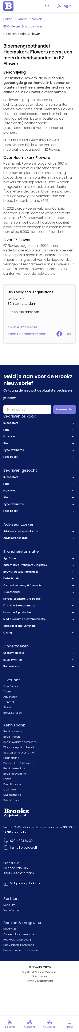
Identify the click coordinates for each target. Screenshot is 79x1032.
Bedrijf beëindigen (15, 768)
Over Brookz (10, 686)
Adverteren (10, 697)
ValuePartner (11, 910)
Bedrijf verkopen (13, 731)
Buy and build (12, 800)
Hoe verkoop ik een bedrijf (19, 945)
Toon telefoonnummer (27, 334)
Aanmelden (65, 409)
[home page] (8, 6)
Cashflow (9, 789)
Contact (8, 702)
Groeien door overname (18, 934)
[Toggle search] (47, 6)
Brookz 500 (10, 929)
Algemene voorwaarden (39, 971)
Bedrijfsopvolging (14, 773)
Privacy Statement (39, 981)
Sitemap (8, 707)
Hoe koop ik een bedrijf (17, 939)
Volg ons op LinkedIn (25, 883)
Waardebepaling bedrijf (18, 747)
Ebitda (7, 779)
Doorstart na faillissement (19, 763)
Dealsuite (9, 905)
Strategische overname (18, 752)
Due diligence (12, 784)
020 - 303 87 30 (21, 841)
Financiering (11, 758)
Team (7, 691)
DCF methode (12, 795)
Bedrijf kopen (11, 737)
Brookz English (12, 712)
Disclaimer (39, 976)
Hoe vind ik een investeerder (21, 950)
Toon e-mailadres (22, 327)
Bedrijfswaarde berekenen (20, 742)
